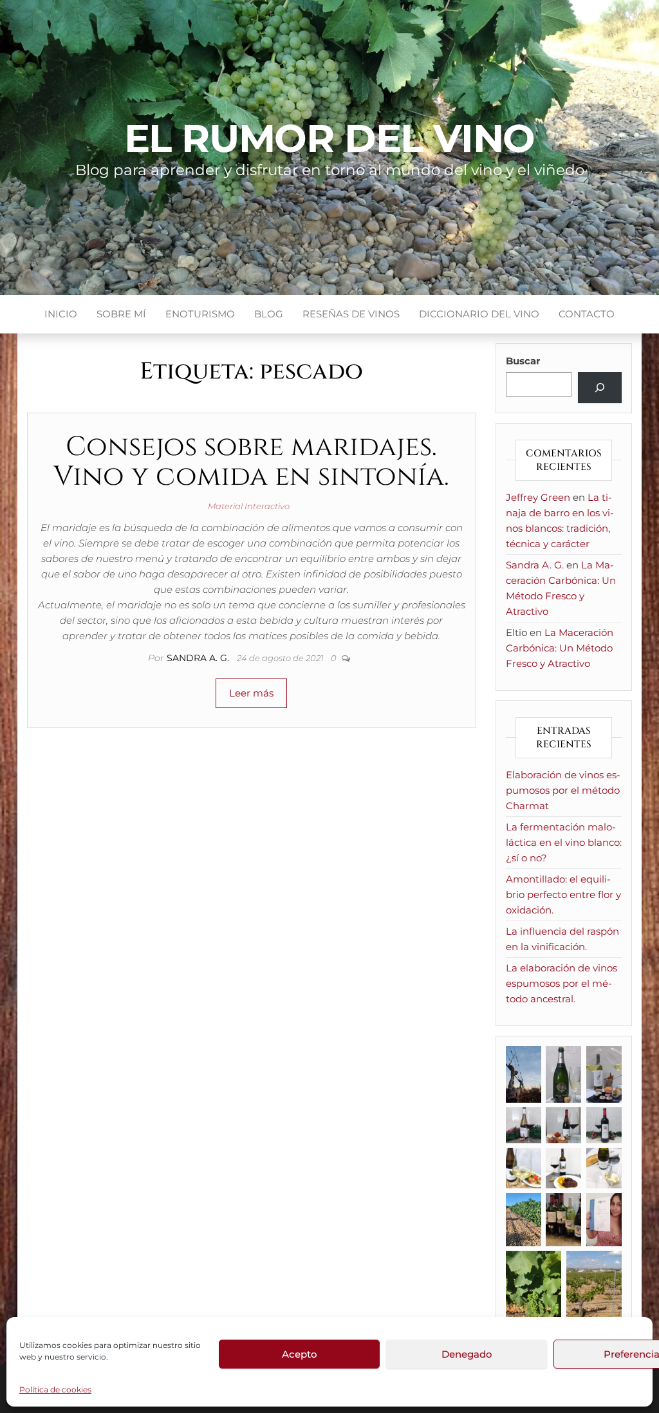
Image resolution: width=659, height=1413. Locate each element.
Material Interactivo (249, 506)
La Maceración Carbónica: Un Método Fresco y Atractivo (559, 647)
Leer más (251, 693)
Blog (268, 314)
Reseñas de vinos (351, 314)
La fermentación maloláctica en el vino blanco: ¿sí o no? (564, 842)
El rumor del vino (329, 138)
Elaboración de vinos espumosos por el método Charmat (563, 790)
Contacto (587, 314)
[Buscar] (600, 387)
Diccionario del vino (479, 314)
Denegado (466, 1354)
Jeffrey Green (538, 497)
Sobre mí (121, 314)
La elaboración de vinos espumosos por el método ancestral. (561, 983)
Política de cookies (55, 1389)
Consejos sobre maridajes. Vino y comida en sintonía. (251, 462)
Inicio (60, 314)
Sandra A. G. (199, 658)
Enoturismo (200, 314)
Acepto (299, 1354)
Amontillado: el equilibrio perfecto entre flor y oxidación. (563, 894)
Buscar (523, 361)
